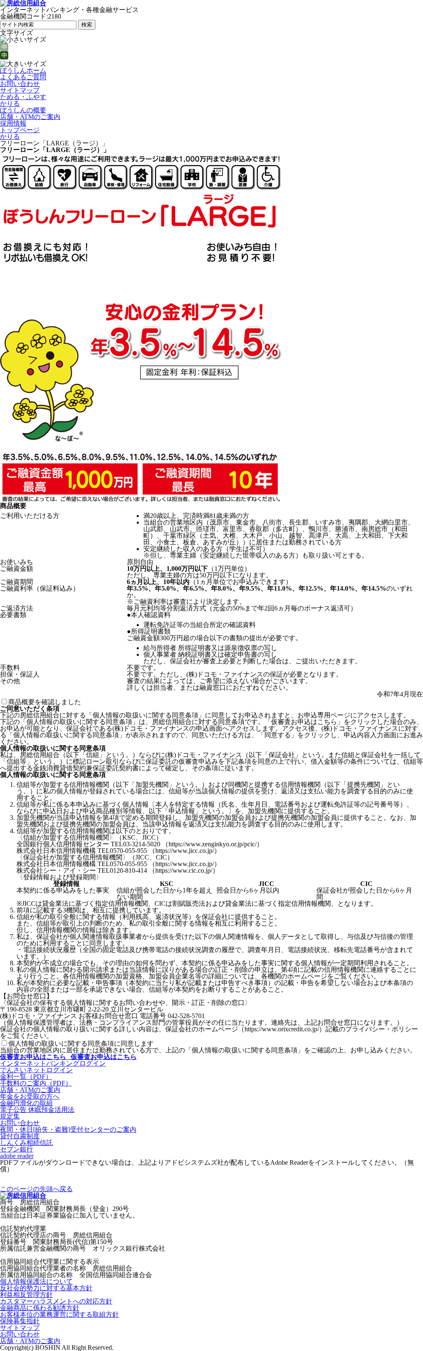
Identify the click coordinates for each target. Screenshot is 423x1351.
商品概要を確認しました (44, 701)
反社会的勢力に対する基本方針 (46, 1288)
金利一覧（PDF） (26, 1076)
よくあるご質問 (23, 77)
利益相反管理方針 (26, 1294)
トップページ (20, 129)
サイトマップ (20, 90)
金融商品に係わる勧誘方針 (39, 1307)
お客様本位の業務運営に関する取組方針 (59, 1314)
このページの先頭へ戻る (36, 1188)
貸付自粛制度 (20, 1136)
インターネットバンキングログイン (53, 1063)
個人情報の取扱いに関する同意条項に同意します (81, 1043)
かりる (10, 103)
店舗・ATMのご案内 (30, 116)
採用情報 (13, 123)
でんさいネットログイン (36, 1069)
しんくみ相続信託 (26, 1142)
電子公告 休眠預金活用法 (37, 1109)
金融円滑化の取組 (26, 1102)
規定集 (10, 1116)
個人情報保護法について (36, 1281)
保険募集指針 (20, 1321)
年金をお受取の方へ (29, 1096)
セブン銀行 (16, 1149)
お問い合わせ (20, 83)
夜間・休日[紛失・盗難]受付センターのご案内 (68, 1129)
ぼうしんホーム (23, 70)
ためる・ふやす (23, 96)
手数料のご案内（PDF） (36, 1083)
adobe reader (16, 1155)
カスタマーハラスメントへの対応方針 (56, 1301)
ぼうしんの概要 (23, 110)
